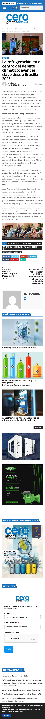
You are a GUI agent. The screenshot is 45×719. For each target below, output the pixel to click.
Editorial (13, 83)
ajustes (20, 711)
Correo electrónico (11, 623)
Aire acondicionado (14, 244)
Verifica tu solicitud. (12, 632)
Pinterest (16, 259)
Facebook (7, 256)
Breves (9, 29)
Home (4, 29)
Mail (24, 259)
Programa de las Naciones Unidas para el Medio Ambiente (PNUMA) (20, 248)
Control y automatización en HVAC (19, 347)
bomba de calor (26, 244)
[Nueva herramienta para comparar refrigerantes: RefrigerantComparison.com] (22, 365)
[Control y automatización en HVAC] (22, 332)
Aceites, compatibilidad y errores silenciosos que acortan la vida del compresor (20, 700)
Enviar (9, 649)
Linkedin (33, 256)
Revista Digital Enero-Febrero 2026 (15, 676)
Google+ (25, 256)
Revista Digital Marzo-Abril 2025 (9, 274)
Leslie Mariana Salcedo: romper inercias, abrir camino (21, 690)
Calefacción (37, 244)
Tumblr (6, 259)
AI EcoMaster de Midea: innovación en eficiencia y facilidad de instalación (36, 277)
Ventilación (17, 252)
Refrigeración (7, 252)
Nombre (7, 613)
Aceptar (6, 715)
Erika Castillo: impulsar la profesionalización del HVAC (21, 694)
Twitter (16, 256)
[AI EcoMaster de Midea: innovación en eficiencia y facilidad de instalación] (22, 403)
